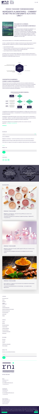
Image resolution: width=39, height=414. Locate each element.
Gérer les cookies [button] (4, 412)
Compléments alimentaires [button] (6, 331)
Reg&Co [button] (3, 315)
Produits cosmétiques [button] (5, 328)
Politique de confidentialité (29, 410)
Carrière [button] (3, 303)
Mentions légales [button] (4, 345)
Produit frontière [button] (4, 326)
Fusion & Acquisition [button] (5, 312)
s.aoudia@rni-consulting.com (12, 123)
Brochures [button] (3, 339)
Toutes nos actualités (12, 280)
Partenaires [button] (4, 301)
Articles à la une (6, 280)
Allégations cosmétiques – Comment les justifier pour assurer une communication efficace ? (18, 138)
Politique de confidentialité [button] (6, 344)
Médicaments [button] (4, 333)
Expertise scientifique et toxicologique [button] (8, 309)
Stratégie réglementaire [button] (5, 307)
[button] (37, 2)
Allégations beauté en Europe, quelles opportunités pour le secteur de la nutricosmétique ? (18, 140)
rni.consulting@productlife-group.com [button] (8, 392)
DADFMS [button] (3, 321)
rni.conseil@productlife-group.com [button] (7, 382)
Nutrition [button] (3, 323)
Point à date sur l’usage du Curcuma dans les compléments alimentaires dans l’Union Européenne (19, 142)
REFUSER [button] (36, 410)
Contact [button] (3, 342)
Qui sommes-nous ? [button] (5, 298)
